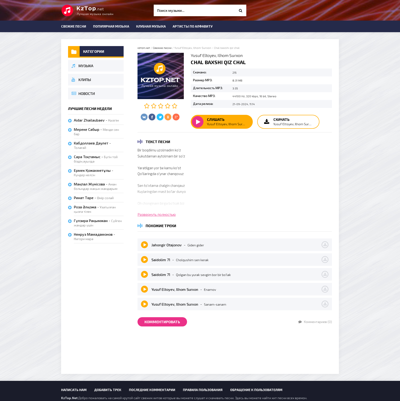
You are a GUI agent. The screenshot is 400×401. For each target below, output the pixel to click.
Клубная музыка (151, 26)
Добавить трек (107, 390)
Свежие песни (73, 26)
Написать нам (74, 390)
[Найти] (240, 10)
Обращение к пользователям (256, 390)
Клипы (84, 79)
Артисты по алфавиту (192, 26)
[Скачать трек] (325, 244)
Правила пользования (202, 390)
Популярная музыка (111, 26)
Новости (86, 93)
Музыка (85, 65)
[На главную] (96, 10)
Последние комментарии (152, 390)
